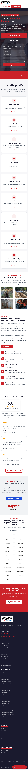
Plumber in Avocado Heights (7, 714)
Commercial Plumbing (6, 665)
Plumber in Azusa (5, 699)
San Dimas (20, 551)
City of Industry (7, 571)
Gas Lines (3, 658)
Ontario (7, 539)
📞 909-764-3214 (14, 35)
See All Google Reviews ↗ (14, 470)
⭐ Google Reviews (5, 741)
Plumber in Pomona (5, 672)
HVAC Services (4, 649)
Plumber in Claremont (6, 681)
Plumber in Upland (5, 679)
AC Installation (4, 654)
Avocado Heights (20, 571)
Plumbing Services (5, 643)
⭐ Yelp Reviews (5, 743)
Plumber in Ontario (5, 677)
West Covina (7, 555)
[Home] (7, 619)
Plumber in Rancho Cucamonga (8, 675)
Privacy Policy (4, 765)
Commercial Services (6, 735)
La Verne (7, 563)
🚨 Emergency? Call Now (19, 767)
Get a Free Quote (16, 6)
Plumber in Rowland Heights (7, 707)
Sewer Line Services (5, 656)
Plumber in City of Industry (7, 712)
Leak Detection (4, 660)
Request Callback (14, 65)
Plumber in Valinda (5, 721)
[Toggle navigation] (25, 9)
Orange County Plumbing (6, 754)
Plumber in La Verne (5, 703)
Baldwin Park (20, 555)
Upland (20, 539)
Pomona (7, 535)
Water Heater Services (6, 647)
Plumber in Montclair (5, 701)
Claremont (7, 543)
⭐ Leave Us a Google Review (8, 636)
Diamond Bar (20, 543)
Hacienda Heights (20, 567)
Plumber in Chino (5, 686)
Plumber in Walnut (5, 705)
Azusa (7, 559)
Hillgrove (21, 575)
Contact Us (3, 730)
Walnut (20, 563)
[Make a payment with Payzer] (14, 507)
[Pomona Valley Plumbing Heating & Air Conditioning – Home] (5, 2)
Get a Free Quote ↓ (14, 40)
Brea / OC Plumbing (5, 750)
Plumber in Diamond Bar (6, 683)
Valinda (7, 579)
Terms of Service (11, 765)
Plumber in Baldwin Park (6, 696)
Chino (7, 547)
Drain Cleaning (4, 645)
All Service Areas (5, 732)
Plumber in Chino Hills (6, 688)
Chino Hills (20, 547)
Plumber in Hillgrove (5, 718)
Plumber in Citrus (5, 716)
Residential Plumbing (5, 663)
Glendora (7, 551)
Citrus (7, 575)
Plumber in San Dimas (6, 692)
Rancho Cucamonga (20, 535)
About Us (3, 728)
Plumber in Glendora (5, 690)
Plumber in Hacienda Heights (7, 710)
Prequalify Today (14, 498)
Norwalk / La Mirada (5, 752)
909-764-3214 (5, 6)
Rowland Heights (7, 567)
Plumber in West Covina (6, 694)
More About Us (7, 346)
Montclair (21, 559)
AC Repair (3, 652)
